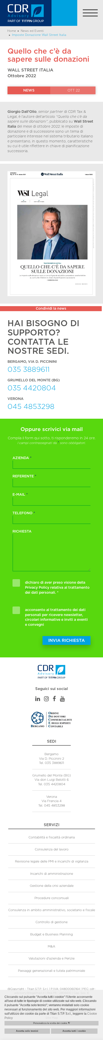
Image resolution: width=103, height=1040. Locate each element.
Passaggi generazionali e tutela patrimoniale (51, 971)
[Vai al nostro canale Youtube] (62, 699)
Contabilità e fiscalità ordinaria (51, 837)
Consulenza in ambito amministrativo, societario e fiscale (51, 910)
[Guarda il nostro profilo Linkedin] (37, 699)
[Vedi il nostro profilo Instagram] (46, 699)
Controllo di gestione (52, 922)
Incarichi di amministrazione (51, 874)
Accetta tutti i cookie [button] (74, 1031)
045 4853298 (31, 406)
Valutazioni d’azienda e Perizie (51, 958)
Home (11, 31)
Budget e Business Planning (51, 934)
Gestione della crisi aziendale (52, 886)
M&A (51, 946)
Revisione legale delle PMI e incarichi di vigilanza (51, 861)
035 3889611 (29, 369)
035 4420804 (32, 388)
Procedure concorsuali (51, 898)
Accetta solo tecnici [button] (27, 1031)
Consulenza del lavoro (51, 849)
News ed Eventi (32, 31)
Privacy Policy (37, 587)
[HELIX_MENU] (77, 13)
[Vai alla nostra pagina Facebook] (54, 699)
